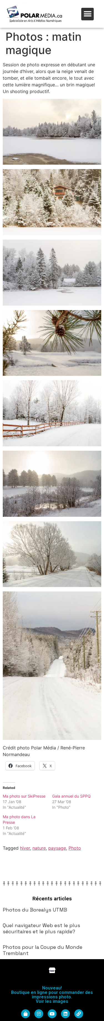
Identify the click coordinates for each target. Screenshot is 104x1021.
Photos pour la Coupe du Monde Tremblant (42, 950)
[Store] (52, 970)
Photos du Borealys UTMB (35, 910)
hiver (25, 848)
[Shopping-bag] (25, 1013)
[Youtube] (52, 1013)
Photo (75, 848)
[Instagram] (38, 1013)
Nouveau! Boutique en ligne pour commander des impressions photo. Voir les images (52, 994)
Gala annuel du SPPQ (71, 796)
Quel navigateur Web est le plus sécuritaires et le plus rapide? (41, 928)
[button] (87, 14)
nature (39, 848)
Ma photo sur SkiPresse (24, 796)
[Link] (78, 1013)
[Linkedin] (65, 1013)
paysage (57, 848)
